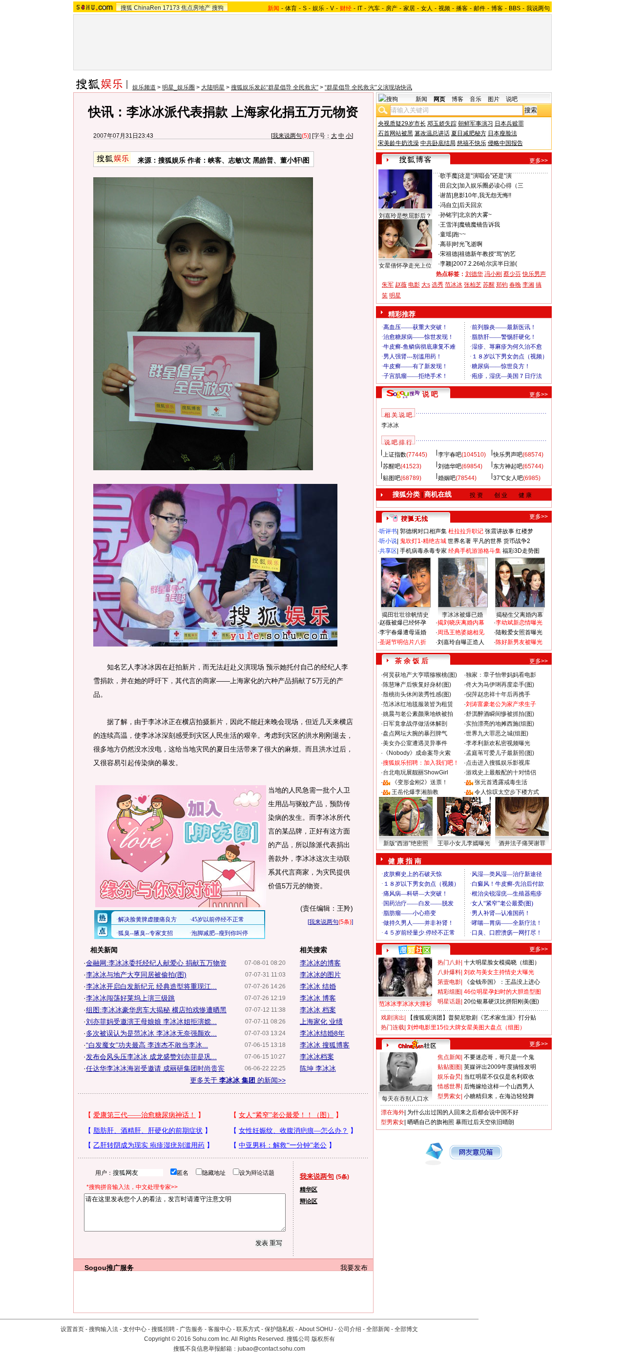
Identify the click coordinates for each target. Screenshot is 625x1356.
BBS (515, 8)
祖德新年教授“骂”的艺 (487, 253)
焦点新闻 (449, 1057)
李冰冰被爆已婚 (462, 614)
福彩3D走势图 (521, 550)
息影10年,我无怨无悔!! (482, 195)
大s (425, 284)
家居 (409, 8)
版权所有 (323, 1338)
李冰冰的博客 (320, 963)
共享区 (388, 550)
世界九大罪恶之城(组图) (497, 733)
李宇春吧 (449, 454)
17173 (171, 7)
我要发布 (354, 1268)
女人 (427, 8)
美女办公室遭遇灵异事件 (415, 743)
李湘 (528, 284)
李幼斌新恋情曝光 (519, 622)
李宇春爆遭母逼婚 (402, 632)
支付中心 (134, 1329)
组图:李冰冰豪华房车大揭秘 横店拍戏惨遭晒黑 (156, 1010)
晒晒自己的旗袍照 (430, 1122)
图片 (494, 99)
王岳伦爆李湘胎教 (415, 792)
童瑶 (446, 234)
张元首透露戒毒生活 (501, 782)
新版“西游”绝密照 (405, 843)
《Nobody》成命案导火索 (417, 753)
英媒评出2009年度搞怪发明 (500, 1067)
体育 (291, 8)
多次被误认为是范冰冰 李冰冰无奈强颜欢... (151, 1033)
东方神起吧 (507, 466)
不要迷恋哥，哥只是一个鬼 (499, 1057)
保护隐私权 (279, 1329)
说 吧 (430, 394)
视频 (444, 8)
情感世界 (449, 1086)
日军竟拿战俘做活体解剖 (415, 723)
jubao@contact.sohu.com (271, 1348)
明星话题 (449, 1001)
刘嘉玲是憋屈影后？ (405, 215)
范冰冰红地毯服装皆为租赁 (418, 704)
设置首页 (72, 1329)
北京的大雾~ (475, 214)
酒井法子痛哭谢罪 (522, 843)
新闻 (421, 99)
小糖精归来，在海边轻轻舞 (499, 1096)
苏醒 (489, 284)
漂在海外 (392, 1112)
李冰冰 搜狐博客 (325, 1045)
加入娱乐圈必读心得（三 (491, 185)
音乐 (475, 99)
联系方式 (248, 1329)
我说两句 (538, 8)
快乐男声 (534, 274)
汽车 (374, 8)
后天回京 (470, 205)
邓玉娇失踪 (442, 123)
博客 (497, 8)
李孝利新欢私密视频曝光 (498, 743)
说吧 (512, 99)
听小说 (388, 541)
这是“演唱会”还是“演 (485, 175)
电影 (414, 284)
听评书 (388, 531)
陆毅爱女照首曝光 (519, 632)
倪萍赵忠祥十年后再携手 (498, 694)
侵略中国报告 (505, 143)
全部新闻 (378, 1329)
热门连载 (392, 1027)
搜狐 (126, 7)
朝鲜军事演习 (475, 123)
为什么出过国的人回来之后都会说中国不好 (463, 1112)
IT (359, 8)
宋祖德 (449, 253)
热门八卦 (449, 962)
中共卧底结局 (438, 143)
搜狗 (218, 7)
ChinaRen (147, 7)
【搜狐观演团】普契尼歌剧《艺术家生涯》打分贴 (471, 1017)
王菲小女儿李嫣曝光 (464, 843)
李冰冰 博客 (318, 998)
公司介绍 (349, 1329)
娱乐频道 (144, 87)
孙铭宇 (449, 214)
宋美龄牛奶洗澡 (398, 143)
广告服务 (191, 1329)
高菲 (446, 244)
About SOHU (316, 1329)
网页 (439, 99)
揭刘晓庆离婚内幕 (461, 622)
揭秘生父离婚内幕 (519, 614)
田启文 (449, 185)
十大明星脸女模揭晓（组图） (502, 962)
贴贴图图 (449, 1067)
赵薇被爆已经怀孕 (402, 622)
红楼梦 (524, 531)
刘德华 (474, 274)
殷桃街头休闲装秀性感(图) (417, 694)
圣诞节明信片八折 (402, 642)
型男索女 (449, 1096)
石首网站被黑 (395, 133)
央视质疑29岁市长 (402, 123)
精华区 (308, 1189)
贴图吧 (391, 478)
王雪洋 (449, 224)
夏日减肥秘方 (468, 133)
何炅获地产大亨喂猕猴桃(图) (420, 674)
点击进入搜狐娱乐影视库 (498, 762)
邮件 (479, 8)
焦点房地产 (195, 7)
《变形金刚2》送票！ (420, 782)
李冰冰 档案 (318, 1010)
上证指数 (394, 454)
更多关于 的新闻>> (238, 1080)
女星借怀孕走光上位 (405, 265)
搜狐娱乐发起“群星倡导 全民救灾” (274, 87)
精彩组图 (449, 991)
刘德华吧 (449, 466)
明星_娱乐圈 (178, 87)
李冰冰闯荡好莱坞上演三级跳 (130, 998)
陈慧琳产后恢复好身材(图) (417, 684)
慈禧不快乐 (471, 143)
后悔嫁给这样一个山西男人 (499, 1086)
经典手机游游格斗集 (474, 550)
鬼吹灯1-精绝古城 (423, 541)
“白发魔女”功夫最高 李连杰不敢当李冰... (147, 1045)
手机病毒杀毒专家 (423, 550)
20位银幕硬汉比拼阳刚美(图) (501, 1001)
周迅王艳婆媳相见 (461, 632)
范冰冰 (453, 284)
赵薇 (401, 284)
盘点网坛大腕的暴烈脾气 (415, 733)
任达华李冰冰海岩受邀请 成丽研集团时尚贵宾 (155, 1068)
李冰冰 (390, 425)
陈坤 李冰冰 (318, 1068)
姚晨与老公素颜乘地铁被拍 (418, 713)
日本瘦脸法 (502, 133)
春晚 (515, 284)
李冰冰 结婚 (318, 986)
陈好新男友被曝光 (519, 642)
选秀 (437, 284)
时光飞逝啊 (467, 244)
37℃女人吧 (508, 478)
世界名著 (459, 541)
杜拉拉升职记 (465, 531)
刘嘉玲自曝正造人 (461, 642)
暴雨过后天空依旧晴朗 (485, 1122)
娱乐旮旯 (449, 1076)
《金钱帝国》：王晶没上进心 (502, 982)
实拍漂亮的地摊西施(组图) (500, 723)
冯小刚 (493, 274)
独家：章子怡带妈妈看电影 (501, 674)
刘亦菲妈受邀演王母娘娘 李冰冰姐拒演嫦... (151, 1021)
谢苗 (446, 195)
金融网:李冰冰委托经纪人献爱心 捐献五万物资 (156, 963)
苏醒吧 (391, 466)
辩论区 (308, 1201)
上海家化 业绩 (321, 1021)
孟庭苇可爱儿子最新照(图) (500, 753)
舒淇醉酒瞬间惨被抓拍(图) (500, 713)
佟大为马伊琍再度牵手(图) (500, 684)
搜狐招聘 (163, 1329)
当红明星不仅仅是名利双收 (499, 1076)
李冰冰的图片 (320, 975)
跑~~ (459, 234)
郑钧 (502, 284)
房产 (391, 8)
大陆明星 (213, 87)
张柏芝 (472, 284)
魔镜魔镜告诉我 (479, 224)
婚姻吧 (447, 478)
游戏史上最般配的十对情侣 (501, 772)
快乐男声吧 (507, 454)
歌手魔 (449, 175)
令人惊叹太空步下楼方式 (507, 792)
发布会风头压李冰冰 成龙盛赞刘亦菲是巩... (151, 1057)
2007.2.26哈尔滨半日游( (485, 263)
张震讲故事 (499, 531)
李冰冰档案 (317, 1057)
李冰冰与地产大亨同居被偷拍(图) (136, 975)
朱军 (388, 284)
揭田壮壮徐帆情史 (405, 614)
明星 (395, 295)
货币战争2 (516, 541)
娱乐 (318, 8)
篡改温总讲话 (432, 133)
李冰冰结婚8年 (322, 1033)
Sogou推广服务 (109, 1268)
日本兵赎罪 (509, 123)
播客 (462, 8)
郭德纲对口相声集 (423, 531)
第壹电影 (449, 982)
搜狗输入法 (103, 1329)
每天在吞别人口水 (405, 1098)
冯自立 (449, 205)
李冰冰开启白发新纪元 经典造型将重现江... (151, 986)
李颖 (446, 263)
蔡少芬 (512, 274)
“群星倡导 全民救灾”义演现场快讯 (368, 87)
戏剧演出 (392, 1017)
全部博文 (406, 1329)
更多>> (538, 160)
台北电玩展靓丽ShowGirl (415, 772)
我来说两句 (287, 135)
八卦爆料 (449, 972)
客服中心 (219, 1329)
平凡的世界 (487, 541)
